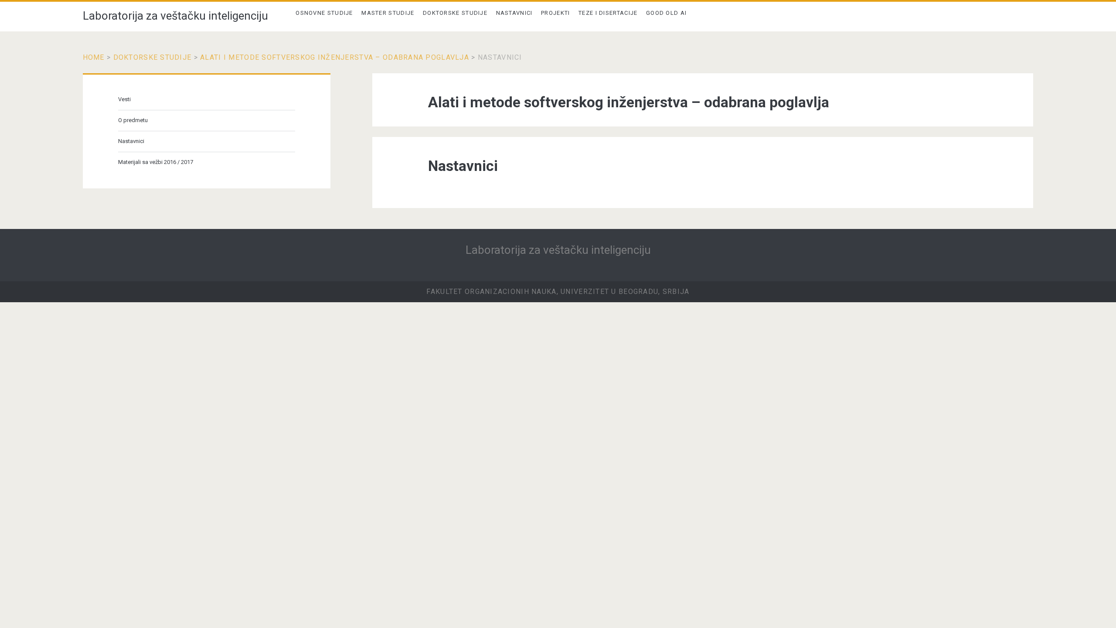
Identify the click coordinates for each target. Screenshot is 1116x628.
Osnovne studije (324, 13)
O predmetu (133, 120)
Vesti (124, 99)
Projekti (555, 13)
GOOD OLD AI (666, 13)
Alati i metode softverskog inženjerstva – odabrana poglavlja (334, 57)
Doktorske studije (455, 13)
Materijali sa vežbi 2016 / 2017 (155, 162)
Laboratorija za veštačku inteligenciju (175, 15)
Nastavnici (514, 13)
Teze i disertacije (607, 13)
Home (94, 57)
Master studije (387, 13)
